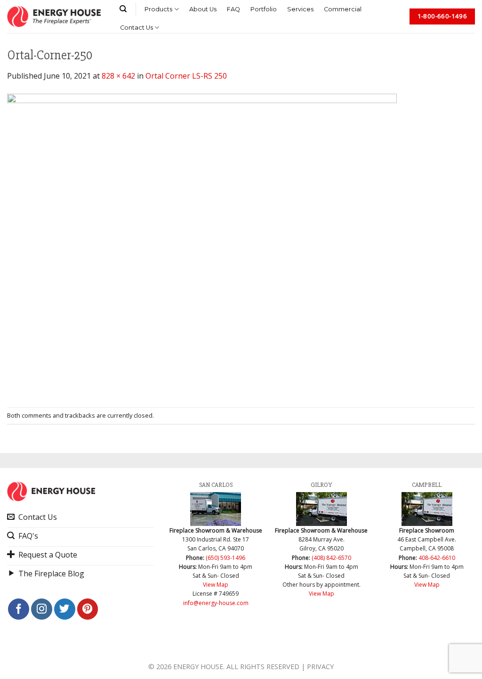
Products (158, 9)
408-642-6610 (436, 558)
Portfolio (263, 9)
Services (300, 9)
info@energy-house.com (216, 603)
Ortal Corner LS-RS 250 (186, 76)
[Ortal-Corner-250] (202, 244)
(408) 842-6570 (331, 558)
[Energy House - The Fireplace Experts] (54, 16)
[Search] (123, 9)
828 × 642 (118, 76)
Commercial (343, 9)
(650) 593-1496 (225, 558)
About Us (203, 9)
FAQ (233, 9)
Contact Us (136, 27)
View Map (215, 585)
